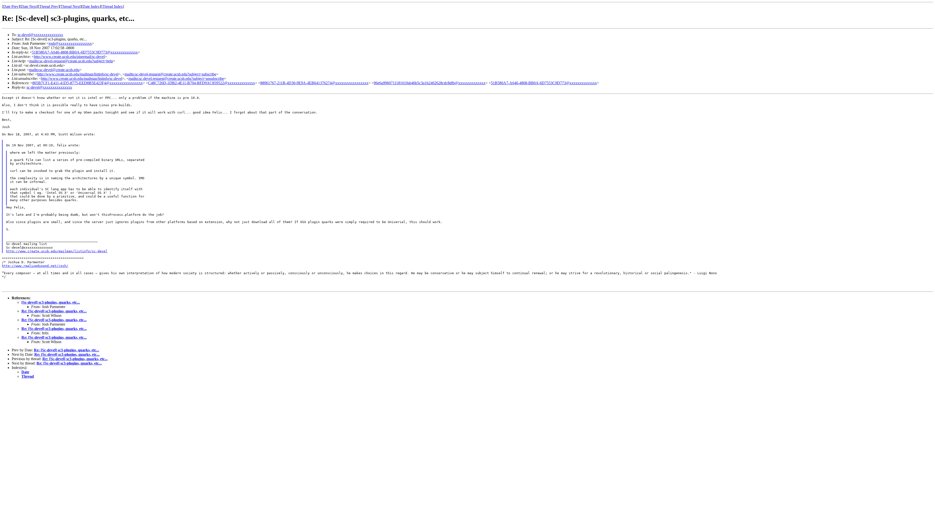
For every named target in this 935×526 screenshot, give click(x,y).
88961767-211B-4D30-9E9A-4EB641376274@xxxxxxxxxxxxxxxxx (314, 83)
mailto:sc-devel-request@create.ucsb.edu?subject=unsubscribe (176, 78)
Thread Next (70, 6)
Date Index (91, 6)
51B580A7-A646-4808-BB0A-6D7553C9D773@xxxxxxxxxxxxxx (85, 52)
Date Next (29, 6)
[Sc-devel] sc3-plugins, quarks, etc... (50, 302)
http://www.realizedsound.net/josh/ (35, 266)
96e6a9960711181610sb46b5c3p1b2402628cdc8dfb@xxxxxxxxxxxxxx (430, 83)
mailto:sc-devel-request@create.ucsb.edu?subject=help (71, 61)
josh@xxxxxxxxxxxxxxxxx (70, 43)
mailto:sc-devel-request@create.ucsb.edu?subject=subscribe (170, 74)
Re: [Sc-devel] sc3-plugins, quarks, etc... (54, 311)
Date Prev (11, 6)
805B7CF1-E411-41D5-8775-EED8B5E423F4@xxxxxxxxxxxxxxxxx (87, 83)
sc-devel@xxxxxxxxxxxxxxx (40, 35)
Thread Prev (48, 6)
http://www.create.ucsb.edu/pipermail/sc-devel (69, 57)
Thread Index (112, 6)
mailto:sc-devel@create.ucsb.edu (54, 70)
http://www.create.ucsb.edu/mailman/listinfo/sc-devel (77, 74)
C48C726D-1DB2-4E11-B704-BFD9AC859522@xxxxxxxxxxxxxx (201, 83)
